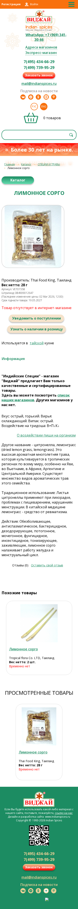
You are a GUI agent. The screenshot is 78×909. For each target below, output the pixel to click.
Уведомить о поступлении (36, 318)
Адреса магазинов (41, 47)
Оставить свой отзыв (47, 565)
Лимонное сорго (23, 649)
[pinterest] (53, 97)
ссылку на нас (64, 813)
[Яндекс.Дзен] (46, 97)
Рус (34, 106)
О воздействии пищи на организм (46, 435)
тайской (37, 343)
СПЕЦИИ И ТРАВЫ (49, 164)
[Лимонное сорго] (39, 623)
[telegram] (30, 97)
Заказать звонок (39, 75)
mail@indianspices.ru (39, 83)
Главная (9, 164)
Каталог (26, 164)
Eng (43, 106)
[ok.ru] (38, 97)
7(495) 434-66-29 (39, 61)
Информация (13, 358)
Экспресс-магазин (41, 52)
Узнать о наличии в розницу (36, 329)
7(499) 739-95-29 (39, 67)
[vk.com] (23, 97)
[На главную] (39, 22)
